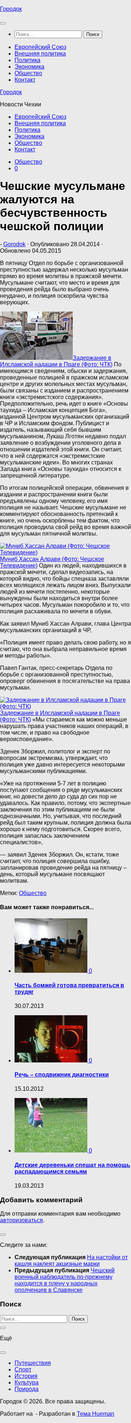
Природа (27, 1389)
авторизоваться (21, 1220)
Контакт (25, 80)
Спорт (23, 1369)
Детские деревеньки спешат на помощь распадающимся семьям (72, 1168)
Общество (28, 73)
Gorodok (14, 244)
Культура (27, 1382)
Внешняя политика (40, 53)
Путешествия (33, 1363)
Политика (27, 60)
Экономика (29, 67)
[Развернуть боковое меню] (3, 1234)
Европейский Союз (40, 47)
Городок (11, 9)
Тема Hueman (95, 1414)
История (26, 1376)
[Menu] (3, 23)
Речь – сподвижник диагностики (62, 1075)
